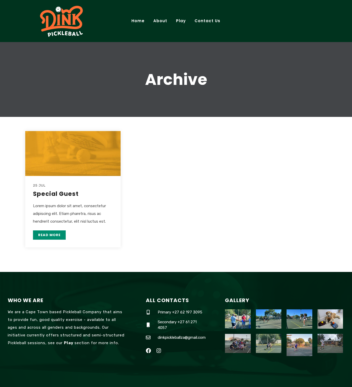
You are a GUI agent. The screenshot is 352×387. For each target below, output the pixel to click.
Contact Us (207, 21)
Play (181, 21)
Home (138, 21)
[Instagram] (159, 350)
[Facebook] (148, 350)
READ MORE (49, 234)
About (160, 21)
